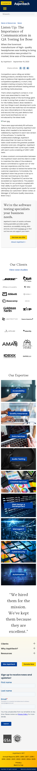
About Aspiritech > (18, 242)
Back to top (18, 765)
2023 (23, 759)
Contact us (22, 229)
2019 (3, 759)
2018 (32, 757)
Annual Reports (9, 757)
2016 (22, 757)
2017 (27, 757)
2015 (17, 757)
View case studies (18, 269)
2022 (18, 759)
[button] (5, 8)
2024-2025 (31, 759)
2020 (8, 759)
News (19, 23)
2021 (13, 759)
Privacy (18, 762)
